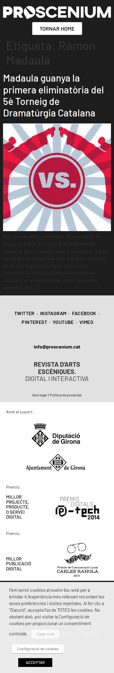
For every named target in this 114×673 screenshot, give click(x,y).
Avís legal (39, 395)
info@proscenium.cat (57, 346)
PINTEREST (34, 322)
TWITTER (24, 313)
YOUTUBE (63, 322)
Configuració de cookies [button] (38, 648)
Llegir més (45, 633)
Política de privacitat (66, 395)
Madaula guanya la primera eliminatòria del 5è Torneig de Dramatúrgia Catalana (53, 95)
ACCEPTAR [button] (35, 662)
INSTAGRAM (53, 313)
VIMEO (86, 322)
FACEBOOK (84, 313)
